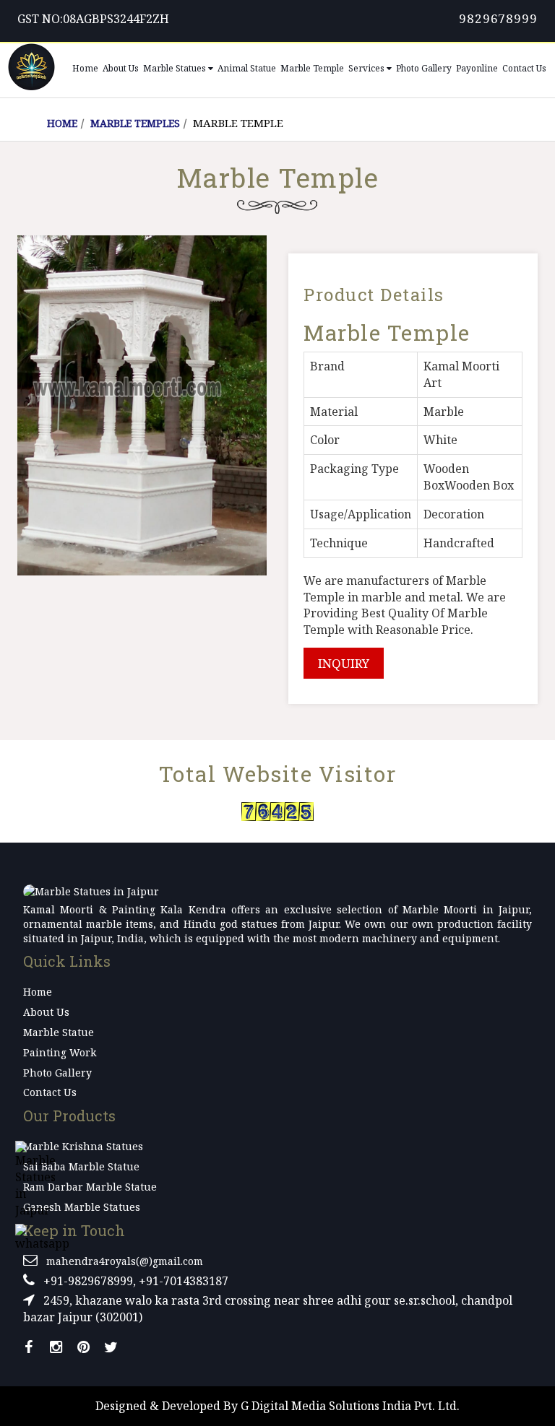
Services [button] (367, 68)
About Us (121, 68)
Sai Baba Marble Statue (81, 1166)
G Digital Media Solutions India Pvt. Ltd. (350, 1406)
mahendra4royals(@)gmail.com (124, 1261)
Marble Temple (312, 68)
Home (85, 68)
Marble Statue (58, 1032)
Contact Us (524, 68)
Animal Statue (247, 68)
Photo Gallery (424, 68)
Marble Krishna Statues (83, 1146)
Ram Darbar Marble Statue (90, 1187)
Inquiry (343, 663)
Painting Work (59, 1052)
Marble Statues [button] (175, 68)
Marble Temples (135, 123)
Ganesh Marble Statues (81, 1207)
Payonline (477, 68)
